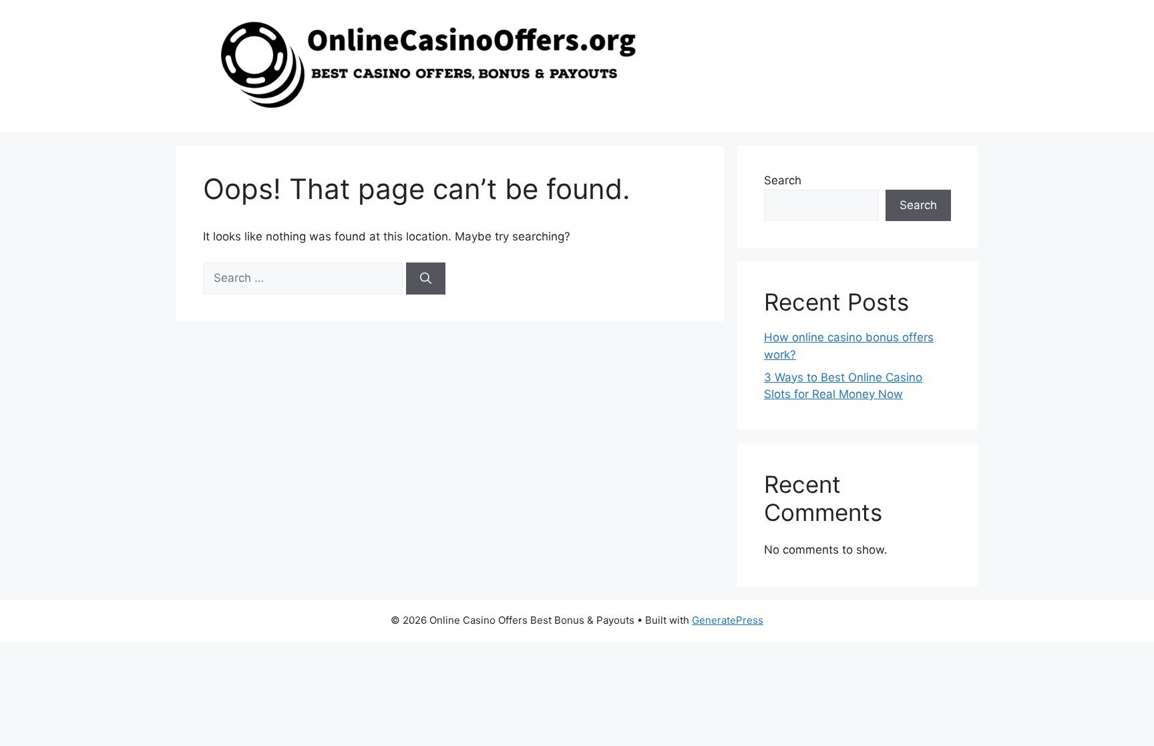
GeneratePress (727, 620)
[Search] (425, 278)
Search (782, 180)
